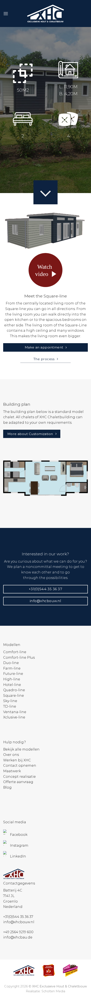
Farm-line (12, 668)
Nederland (12, 907)
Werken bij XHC (17, 760)
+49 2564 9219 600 (18, 932)
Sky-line (10, 701)
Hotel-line (12, 685)
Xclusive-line (14, 717)
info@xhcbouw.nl (18, 922)
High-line (11, 679)
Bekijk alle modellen (21, 749)
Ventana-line (14, 712)
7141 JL (9, 896)
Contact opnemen (19, 766)
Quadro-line (14, 690)
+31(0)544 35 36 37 (18, 917)
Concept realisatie (19, 777)
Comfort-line (14, 652)
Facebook (19, 835)
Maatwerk (12, 771)
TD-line (9, 706)
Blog (7, 787)
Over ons (11, 755)
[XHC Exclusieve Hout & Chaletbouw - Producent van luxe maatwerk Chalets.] (45, 13)
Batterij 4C (12, 890)
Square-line (13, 696)
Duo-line (11, 663)
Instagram (19, 845)
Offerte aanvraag (18, 782)
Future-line (13, 674)
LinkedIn (18, 856)
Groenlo (10, 901)
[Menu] (5, 13)
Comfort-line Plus (19, 657)
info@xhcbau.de (17, 937)
